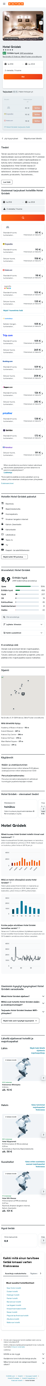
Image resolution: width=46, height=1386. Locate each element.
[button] (4, 4)
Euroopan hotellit (31, 1376)
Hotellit (20, 1376)
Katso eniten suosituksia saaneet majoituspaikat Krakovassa (35, 1164)
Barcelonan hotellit (14, 1302)
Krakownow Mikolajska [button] (11, 1085)
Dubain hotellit (12, 1291)
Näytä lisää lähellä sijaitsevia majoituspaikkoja (37, 1050)
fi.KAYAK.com (10, 1376)
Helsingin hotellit (13, 1295)
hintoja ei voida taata (18, 1347)
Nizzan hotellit (12, 1312)
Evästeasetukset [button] (7, 483)
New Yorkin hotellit (14, 1288)
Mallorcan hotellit (13, 1322)
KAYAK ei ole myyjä (12, 1354)
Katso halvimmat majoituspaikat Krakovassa (38, 1107)
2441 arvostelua (26, 53)
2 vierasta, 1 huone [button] (13, 70)
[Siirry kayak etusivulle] (16, 3)
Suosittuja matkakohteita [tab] (15, 1273)
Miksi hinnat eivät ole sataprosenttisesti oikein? (20, 1363)
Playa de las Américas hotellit (17, 1315)
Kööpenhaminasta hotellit (16, 1309)
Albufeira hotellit (13, 1319)
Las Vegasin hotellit (14, 1305)
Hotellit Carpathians (28, 1378)
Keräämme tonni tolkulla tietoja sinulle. (20, 1358)
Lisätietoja (8, 472)
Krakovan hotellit (16, 1380)
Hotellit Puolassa (13, 1378)
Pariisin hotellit (12, 1298)
